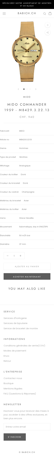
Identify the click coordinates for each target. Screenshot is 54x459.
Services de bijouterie (15, 323)
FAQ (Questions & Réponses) (20, 393)
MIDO (27, 97)
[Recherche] (44, 13)
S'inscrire (14, 437)
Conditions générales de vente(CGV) (24, 345)
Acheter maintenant (27, 276)
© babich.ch (27, 452)
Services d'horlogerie (15, 318)
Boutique (9, 383)
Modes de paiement (15, 350)
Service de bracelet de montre (21, 328)
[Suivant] (35, 89)
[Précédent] (18, 89)
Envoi (6, 355)
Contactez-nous (13, 378)
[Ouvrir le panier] (50, 13)
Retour (7, 360)
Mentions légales (13, 388)
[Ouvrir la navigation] (4, 13)
